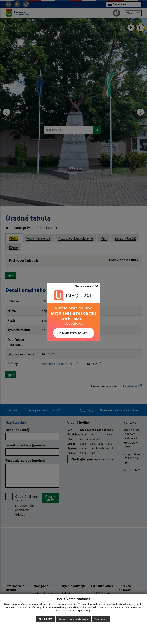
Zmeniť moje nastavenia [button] (73, 619)
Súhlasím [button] (45, 619)
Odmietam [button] (100, 619)
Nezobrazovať (85, 286)
